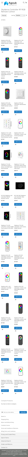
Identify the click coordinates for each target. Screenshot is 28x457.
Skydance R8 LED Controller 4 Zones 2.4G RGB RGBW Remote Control (20, 382)
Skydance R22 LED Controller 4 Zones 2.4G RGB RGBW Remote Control (7, 257)
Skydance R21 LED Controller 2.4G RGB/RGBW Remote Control (19, 42)
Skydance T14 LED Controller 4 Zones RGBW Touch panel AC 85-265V (7, 227)
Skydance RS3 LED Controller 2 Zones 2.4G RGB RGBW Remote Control (20, 288)
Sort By (13, 15)
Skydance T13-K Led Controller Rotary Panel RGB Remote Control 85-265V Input (20, 166)
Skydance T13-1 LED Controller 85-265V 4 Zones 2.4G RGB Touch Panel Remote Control (6, 135)
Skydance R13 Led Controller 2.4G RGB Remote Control (6, 319)
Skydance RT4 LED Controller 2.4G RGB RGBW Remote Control (6, 104)
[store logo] (10, 3)
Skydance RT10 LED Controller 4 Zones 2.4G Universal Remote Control (20, 351)
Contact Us (4, 447)
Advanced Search (6, 441)
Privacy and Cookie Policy (8, 434)
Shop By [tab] (4, 15)
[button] (2, 52)
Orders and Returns (6, 444)
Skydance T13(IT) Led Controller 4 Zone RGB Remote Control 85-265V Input (7, 382)
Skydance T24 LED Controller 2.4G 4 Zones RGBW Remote (20, 227)
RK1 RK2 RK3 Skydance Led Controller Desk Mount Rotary (20, 197)
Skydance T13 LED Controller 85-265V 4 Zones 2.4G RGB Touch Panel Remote (6, 166)
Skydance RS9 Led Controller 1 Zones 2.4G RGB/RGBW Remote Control (7, 74)
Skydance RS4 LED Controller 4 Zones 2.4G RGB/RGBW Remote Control (7, 351)
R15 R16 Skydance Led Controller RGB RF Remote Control (6, 197)
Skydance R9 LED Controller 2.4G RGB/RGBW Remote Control (19, 257)
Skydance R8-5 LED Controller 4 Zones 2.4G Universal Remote (20, 134)
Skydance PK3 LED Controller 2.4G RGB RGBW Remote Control (6, 42)
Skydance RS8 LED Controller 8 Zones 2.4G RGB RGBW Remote (20, 73)
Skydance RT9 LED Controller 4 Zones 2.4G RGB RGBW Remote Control (20, 320)
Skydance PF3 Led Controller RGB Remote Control (20, 104)
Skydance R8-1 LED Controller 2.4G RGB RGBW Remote (6, 288)
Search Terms (5, 438)
